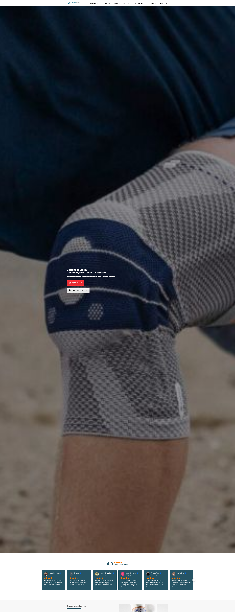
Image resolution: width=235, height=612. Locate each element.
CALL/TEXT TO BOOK (79, 290)
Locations (150, 3)
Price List (126, 3)
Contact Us (163, 3)
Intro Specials (106, 3)
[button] (41, 580)
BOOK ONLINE (77, 283)
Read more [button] (48, 587)
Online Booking (138, 3)
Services (93, 3)
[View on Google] (46, 574)
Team (116, 3)
